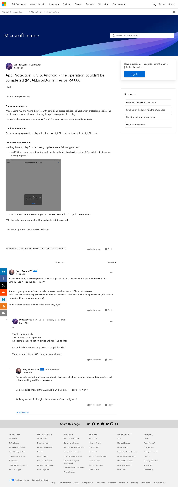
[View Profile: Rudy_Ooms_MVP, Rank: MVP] (11, 272)
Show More (24, 412)
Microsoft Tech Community (126, 456)
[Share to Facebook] (93, 423)
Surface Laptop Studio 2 (17, 447)
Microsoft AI (93, 438)
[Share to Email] (116, 423)
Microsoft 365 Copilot (96, 465)
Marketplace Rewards (124, 465)
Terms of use (100, 483)
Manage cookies (87, 483)
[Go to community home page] (4, 4)
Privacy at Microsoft (150, 452)
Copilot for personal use (17, 456)
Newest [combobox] (112, 262)
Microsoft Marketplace (125, 461)
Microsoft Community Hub (12, 12)
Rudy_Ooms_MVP (24, 270)
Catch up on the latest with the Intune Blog (145, 109)
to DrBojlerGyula (52, 369)
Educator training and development (71, 462)
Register (162, 4)
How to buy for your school (73, 456)
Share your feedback (135, 124)
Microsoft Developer (124, 443)
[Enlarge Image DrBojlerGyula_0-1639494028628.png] (33, 185)
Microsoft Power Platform (97, 456)
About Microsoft (149, 443)
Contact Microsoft (65, 483)
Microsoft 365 (93, 452)
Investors (147, 456)
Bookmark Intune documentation (141, 102)
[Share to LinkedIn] (88, 423)
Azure (119, 438)
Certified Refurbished (44, 461)
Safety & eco (123, 483)
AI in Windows (13, 461)
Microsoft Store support (45, 447)
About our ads (145, 483)
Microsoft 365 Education (72, 452)
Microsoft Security (95, 443)
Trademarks (112, 483)
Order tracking (42, 456)
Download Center (43, 443)
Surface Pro (13, 438)
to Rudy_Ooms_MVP (56, 319)
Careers (146, 438)
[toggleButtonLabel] (174, 12)
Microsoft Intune (37, 12)
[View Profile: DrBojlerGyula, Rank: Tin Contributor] (9, 66)
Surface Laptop (14, 443)
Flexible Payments (43, 470)
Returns (40, 452)
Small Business (94, 470)
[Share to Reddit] (102, 423)
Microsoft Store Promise (45, 465)
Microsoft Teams (94, 461)
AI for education (69, 472)
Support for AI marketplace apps (128, 452)
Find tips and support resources (140, 117)
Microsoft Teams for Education (74, 447)
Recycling (134, 483)
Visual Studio (121, 470)
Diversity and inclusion (151, 461)
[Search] (154, 4)
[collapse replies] (6, 319)
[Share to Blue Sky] (107, 423)
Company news (149, 447)
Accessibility (148, 465)
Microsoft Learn (122, 447)
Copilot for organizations (17, 452)
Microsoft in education (71, 438)
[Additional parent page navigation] (26, 12)
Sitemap (52, 483)
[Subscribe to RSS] (111, 423)
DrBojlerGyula (20, 64)
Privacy (76, 483)
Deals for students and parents (74, 467)
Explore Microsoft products (18, 465)
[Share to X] (98, 423)
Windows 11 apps (15, 470)
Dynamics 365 (93, 447)
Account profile (42, 438)
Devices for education (71, 443)
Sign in (134, 74)
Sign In (172, 4)
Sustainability (148, 470)
